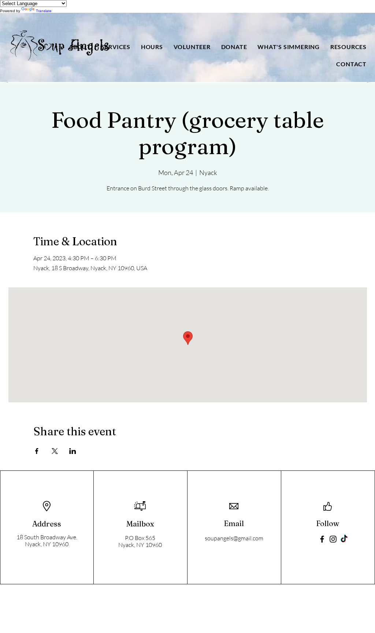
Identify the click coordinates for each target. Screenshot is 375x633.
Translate (44, 11)
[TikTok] (344, 539)
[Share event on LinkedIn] (72, 451)
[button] (79, 47)
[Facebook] (322, 539)
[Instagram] (333, 539)
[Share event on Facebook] (36, 451)
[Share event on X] (54, 451)
